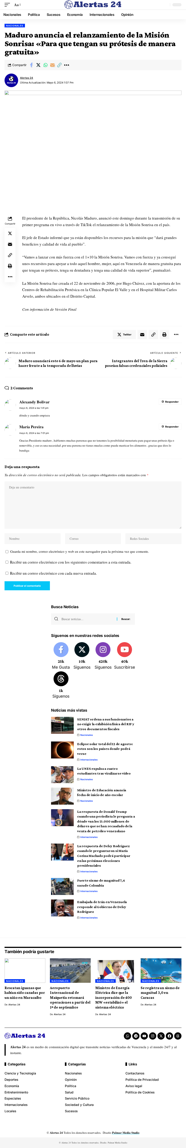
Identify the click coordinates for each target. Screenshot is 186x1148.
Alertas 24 (26, 77)
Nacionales (14, 25)
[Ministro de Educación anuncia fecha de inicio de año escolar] (62, 796)
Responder (172, 401)
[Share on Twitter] (38, 65)
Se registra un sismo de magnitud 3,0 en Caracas (160, 993)
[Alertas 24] (93, 5)
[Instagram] (103, 656)
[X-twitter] (161, 1036)
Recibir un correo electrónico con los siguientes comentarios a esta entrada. (70, 562)
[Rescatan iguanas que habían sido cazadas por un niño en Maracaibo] (25, 970)
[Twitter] (82, 656)
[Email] (52, 65)
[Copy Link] (59, 65)
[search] (165, 4)
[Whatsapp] (127, 1036)
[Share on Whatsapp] (45, 65)
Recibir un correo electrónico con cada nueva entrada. (53, 573)
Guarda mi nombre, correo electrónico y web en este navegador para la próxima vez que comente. (79, 551)
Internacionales (89, 759)
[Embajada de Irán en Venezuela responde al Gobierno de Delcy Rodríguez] (62, 907)
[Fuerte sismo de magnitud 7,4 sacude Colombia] (62, 886)
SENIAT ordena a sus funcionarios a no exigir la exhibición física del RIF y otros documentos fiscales (105, 724)
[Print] (10, 266)
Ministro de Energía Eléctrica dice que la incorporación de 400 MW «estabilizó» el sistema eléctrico (113, 997)
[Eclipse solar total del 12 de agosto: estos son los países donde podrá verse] (62, 749)
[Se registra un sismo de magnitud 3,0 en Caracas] (161, 970)
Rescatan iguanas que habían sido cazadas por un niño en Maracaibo (25, 993)
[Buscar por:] (87, 619)
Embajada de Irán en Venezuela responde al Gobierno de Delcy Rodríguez (102, 907)
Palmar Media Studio (126, 1132)
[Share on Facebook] (31, 65)
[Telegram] (136, 1036)
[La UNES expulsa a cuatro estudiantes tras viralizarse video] (62, 774)
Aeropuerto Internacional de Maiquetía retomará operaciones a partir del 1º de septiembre (70, 997)
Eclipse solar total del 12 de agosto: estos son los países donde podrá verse (105, 749)
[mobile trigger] (8, 5)
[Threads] (61, 685)
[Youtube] (124, 656)
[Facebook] (61, 656)
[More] (66, 65)
